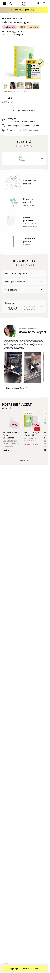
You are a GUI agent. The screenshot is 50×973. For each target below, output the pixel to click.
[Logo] (24, 4)
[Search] (10, 3)
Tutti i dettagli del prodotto (24, 110)
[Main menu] (4, 3)
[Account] (38, 3)
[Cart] (43, 3)
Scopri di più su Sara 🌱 (16, 388)
